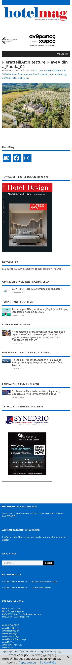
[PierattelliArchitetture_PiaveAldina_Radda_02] (36, 127)
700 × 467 (39, 70)
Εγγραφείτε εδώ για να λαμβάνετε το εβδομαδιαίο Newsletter (31, 268)
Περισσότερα (27, 662)
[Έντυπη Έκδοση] (7, 158)
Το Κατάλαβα (48, 662)
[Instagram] (27, 158)
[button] (60, 54)
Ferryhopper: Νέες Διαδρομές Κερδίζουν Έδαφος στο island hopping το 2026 (40, 310)
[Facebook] (17, 158)
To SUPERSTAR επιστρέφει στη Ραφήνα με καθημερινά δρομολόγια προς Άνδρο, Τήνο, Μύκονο (37, 362)
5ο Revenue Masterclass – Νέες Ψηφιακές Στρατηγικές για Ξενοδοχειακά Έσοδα (36, 392)
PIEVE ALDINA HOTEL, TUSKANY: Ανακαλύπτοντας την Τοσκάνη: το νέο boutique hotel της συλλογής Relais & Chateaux (34, 74)
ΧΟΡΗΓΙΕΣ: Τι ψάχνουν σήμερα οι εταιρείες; (37, 288)
